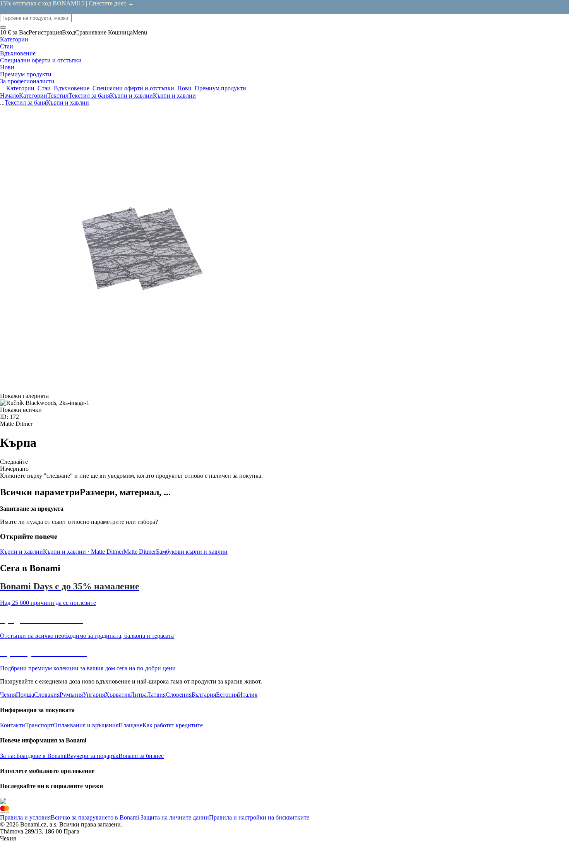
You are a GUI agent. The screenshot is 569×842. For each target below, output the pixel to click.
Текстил (58, 95)
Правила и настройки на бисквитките (259, 817)
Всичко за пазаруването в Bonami (95, 817)
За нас (8, 755)
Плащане (130, 725)
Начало (9, 95)
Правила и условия (25, 817)
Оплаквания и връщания (85, 725)
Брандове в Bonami (41, 755)
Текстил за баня (89, 95)
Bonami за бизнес (141, 755)
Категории (33, 95)
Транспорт (39, 725)
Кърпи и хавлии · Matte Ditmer (83, 551)
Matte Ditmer (139, 551)
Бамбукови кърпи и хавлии (192, 551)
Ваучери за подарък (92, 755)
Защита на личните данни (174, 817)
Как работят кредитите (172, 725)
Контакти (12, 725)
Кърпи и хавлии (174, 95)
